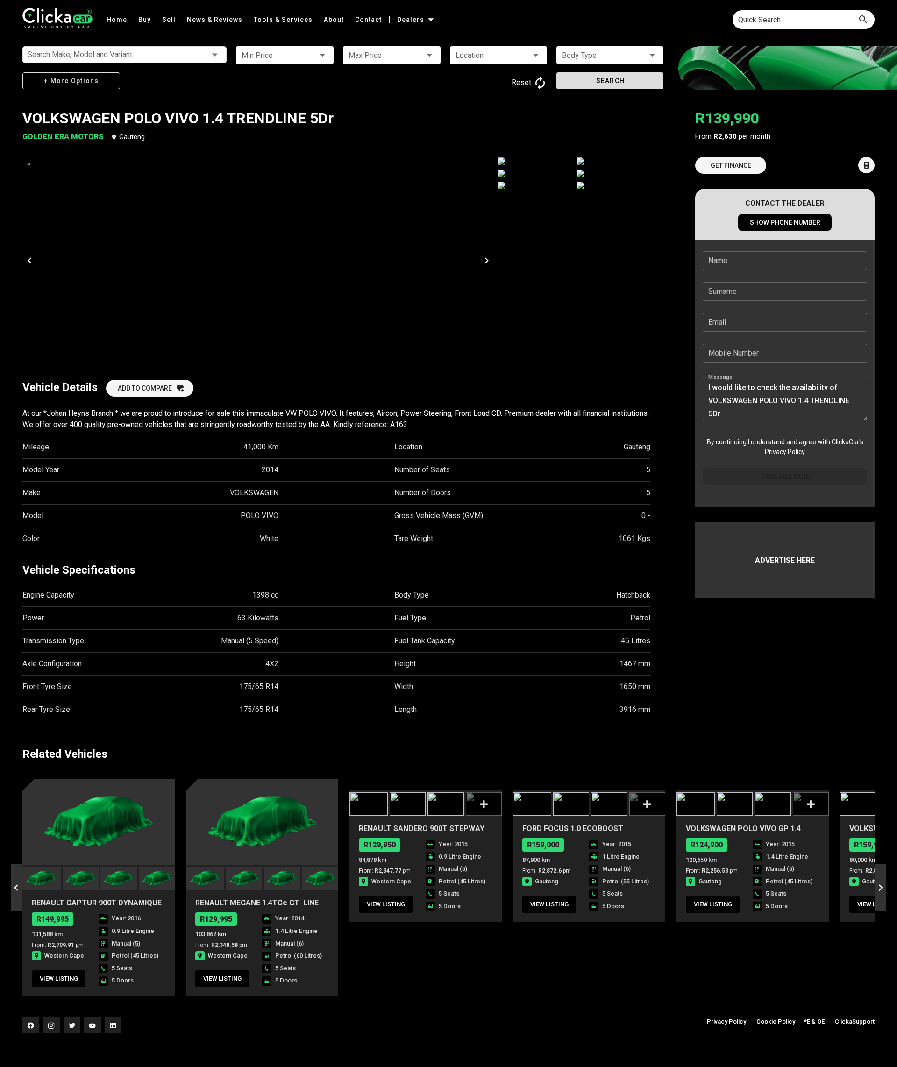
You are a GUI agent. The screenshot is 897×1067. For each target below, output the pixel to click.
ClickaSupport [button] (855, 1021)
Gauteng (132, 137)
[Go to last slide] (16, 887)
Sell (170, 19)
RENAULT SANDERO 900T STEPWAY (421, 828)
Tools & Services (284, 19)
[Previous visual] (29, 260)
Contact (369, 19)
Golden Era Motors (63, 136)
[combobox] (804, 19)
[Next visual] (486, 260)
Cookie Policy (775, 1021)
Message (720, 377)
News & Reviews (215, 19)
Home (118, 19)
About (335, 19)
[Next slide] (880, 887)
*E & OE (814, 1021)
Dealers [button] (411, 19)
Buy (145, 19)
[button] (285, 55)
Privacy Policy (785, 451)
